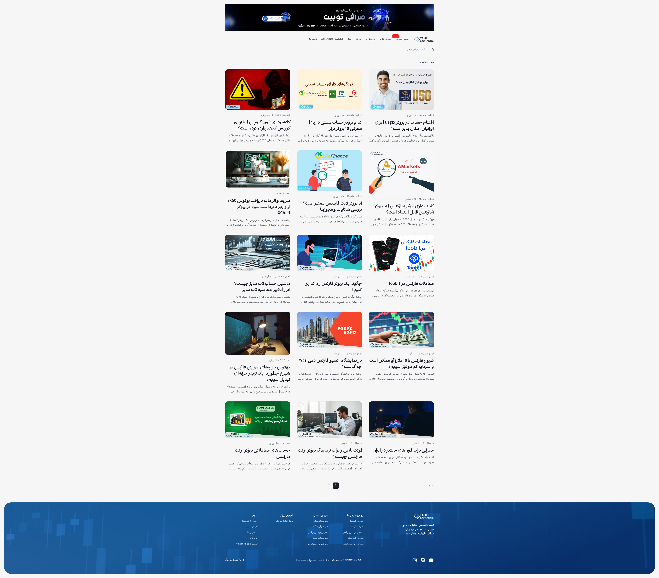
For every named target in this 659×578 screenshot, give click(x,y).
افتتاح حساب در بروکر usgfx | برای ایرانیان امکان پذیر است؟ (404, 126)
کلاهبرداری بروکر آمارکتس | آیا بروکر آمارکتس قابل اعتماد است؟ (404, 210)
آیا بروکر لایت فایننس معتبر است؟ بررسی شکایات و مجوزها (332, 207)
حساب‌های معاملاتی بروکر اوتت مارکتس (262, 454)
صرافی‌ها (386, 39)
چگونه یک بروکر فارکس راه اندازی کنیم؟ (333, 287)
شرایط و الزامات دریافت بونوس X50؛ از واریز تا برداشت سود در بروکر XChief (259, 207)
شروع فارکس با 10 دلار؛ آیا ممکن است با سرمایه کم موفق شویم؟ (401, 364)
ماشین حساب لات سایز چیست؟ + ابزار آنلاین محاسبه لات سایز (260, 287)
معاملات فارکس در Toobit (411, 284)
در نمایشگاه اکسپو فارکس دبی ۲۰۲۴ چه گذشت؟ (330, 364)
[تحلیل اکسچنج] (432, 50)
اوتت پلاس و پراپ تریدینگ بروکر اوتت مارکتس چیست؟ (330, 454)
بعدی (427, 485)
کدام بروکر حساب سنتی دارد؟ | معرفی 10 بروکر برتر (335, 126)
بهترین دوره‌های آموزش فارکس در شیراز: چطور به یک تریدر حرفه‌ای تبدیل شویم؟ (259, 374)
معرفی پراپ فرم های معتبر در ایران (403, 451)
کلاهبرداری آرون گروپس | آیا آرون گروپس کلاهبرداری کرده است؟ (262, 126)
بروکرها (371, 39)
